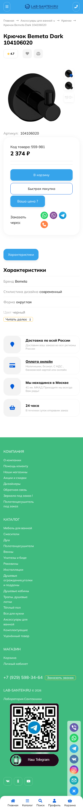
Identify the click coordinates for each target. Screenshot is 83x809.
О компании (12, 460)
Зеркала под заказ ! (18, 495)
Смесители (11, 534)
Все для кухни (13, 613)
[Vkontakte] (7, 781)
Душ (6, 540)
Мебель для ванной (17, 528)
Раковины (10, 563)
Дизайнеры (12, 484)
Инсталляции (13, 569)
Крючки (66, 20)
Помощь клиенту (15, 466)
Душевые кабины (16, 591)
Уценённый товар (16, 636)
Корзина (9, 658)
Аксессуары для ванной (36, 20)
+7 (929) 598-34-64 (23, 677)
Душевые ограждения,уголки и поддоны (18, 580)
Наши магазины (15, 472)
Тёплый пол (12, 607)
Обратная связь (15, 490)
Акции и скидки (15, 478)
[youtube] (28, 781)
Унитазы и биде (15, 557)
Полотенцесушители (18, 546)
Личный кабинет (15, 664)
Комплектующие (15, 630)
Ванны (8, 551)
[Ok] (18, 781)
